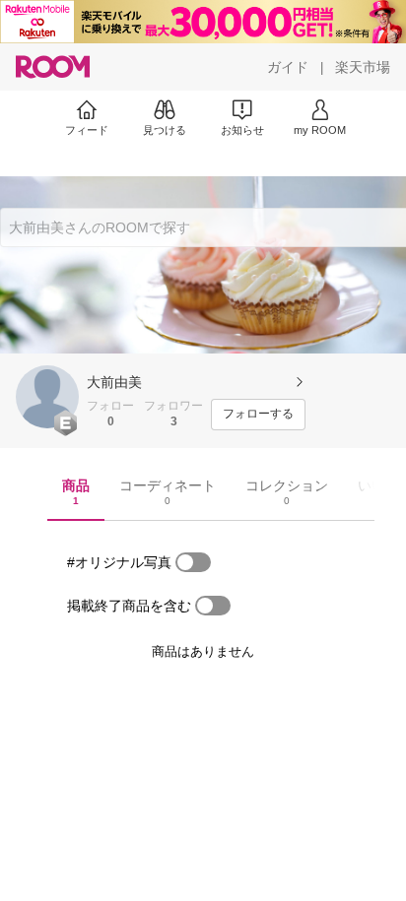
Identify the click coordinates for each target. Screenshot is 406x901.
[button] (47, 396)
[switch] (193, 562)
